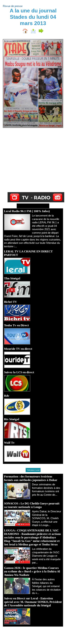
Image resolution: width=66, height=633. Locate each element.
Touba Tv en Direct (16, 325)
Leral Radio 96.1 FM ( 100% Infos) (27, 211)
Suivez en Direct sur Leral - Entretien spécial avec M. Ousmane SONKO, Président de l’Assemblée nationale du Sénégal (33, 602)
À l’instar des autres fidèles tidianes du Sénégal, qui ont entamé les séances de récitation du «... (46, 586)
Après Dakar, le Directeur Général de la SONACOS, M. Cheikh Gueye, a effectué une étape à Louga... (46, 518)
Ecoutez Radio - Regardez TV (33, 206)
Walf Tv (9, 442)
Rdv (6, 395)
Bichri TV (10, 302)
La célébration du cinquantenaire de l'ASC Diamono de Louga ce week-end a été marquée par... (46, 555)
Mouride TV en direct (18, 348)
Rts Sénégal (11, 419)
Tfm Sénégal (12, 278)
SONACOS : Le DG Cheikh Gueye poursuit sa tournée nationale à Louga (31, 505)
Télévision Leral (33, 470)
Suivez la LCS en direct (19, 372)
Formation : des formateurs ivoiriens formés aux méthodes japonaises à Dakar (30, 478)
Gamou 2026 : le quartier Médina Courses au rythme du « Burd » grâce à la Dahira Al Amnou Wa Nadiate (32, 571)
